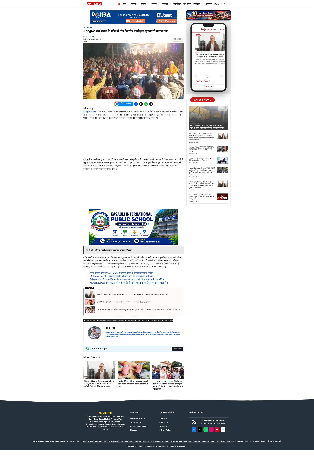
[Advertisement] (133, 140)
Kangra (89, 27)
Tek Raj (88, 37)
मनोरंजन (165, 4)
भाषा (124, 4)
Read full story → (203, 81)
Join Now (177, 349)
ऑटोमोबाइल (177, 4)
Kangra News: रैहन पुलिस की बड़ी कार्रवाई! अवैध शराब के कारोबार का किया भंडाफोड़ (129, 282)
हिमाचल (143, 4)
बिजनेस (154, 4)
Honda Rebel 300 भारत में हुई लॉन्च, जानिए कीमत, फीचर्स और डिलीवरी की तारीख (201, 149)
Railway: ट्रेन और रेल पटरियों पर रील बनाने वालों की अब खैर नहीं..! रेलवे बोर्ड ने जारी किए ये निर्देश (127, 279)
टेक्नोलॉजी (197, 4)
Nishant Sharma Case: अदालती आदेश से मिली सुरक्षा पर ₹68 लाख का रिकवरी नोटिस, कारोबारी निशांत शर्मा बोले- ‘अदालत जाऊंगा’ (132, 294)
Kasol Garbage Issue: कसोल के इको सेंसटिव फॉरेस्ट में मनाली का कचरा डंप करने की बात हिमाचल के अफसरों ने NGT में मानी (202, 171)
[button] (225, 3)
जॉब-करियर (187, 4)
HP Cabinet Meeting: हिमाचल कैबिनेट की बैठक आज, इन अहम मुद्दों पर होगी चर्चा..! (122, 276)
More (216, 4)
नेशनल (133, 4)
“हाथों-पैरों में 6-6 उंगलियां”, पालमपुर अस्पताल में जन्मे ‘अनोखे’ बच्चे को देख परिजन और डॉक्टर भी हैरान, (123, 302)
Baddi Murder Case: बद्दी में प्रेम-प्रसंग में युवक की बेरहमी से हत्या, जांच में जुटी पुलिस (201, 196)
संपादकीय (209, 4)
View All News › (208, 86)
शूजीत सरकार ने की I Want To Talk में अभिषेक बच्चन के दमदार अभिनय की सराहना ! (122, 273)
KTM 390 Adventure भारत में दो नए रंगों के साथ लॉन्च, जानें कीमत (201, 159)
